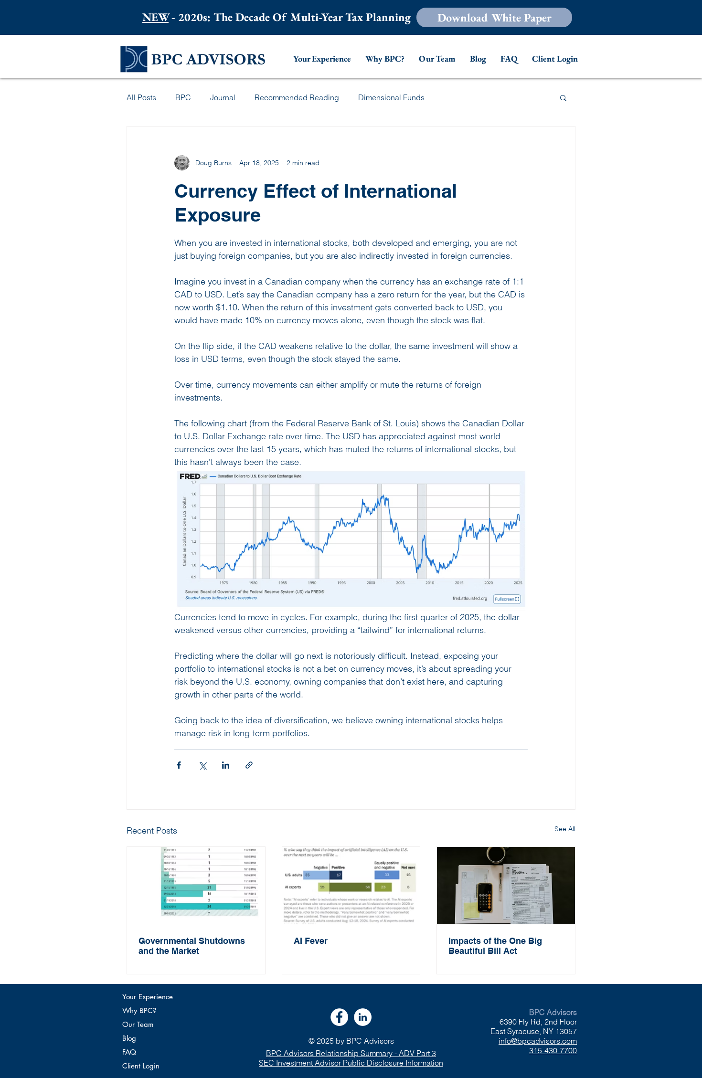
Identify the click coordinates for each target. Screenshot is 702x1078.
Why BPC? (139, 1010)
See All (564, 828)
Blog (129, 1038)
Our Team (138, 1024)
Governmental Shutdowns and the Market (191, 946)
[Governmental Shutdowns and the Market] (196, 885)
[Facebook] (339, 1017)
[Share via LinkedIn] (225, 765)
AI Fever (311, 941)
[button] (494, 17)
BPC (183, 97)
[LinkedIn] (363, 1017)
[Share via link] (249, 765)
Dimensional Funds (391, 97)
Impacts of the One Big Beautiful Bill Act (495, 946)
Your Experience (147, 996)
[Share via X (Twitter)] (202, 765)
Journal (222, 97)
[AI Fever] (351, 885)
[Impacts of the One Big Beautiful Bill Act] (506, 885)
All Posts (141, 97)
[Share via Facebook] (178, 765)
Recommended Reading (297, 97)
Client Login (141, 1065)
